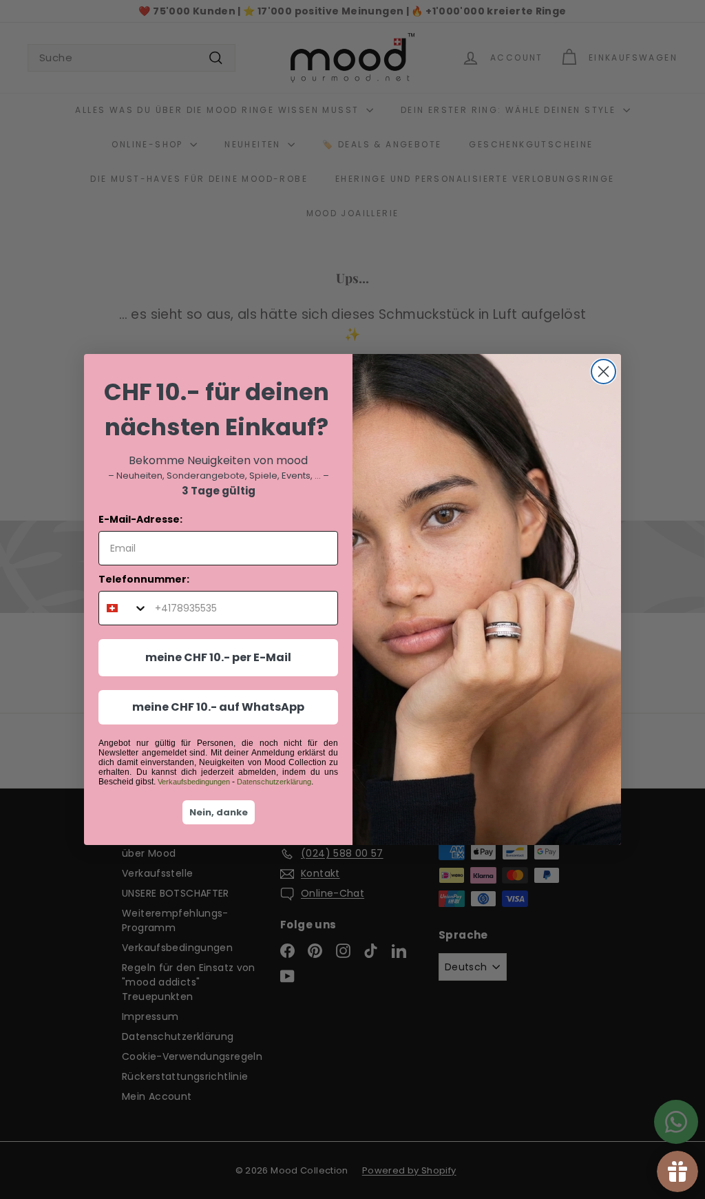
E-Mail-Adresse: (140, 519)
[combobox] (123, 608)
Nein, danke (218, 812)
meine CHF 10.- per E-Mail (218, 657)
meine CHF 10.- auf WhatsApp (218, 707)
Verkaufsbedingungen (194, 782)
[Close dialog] (603, 371)
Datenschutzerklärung (274, 782)
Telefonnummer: (143, 579)
